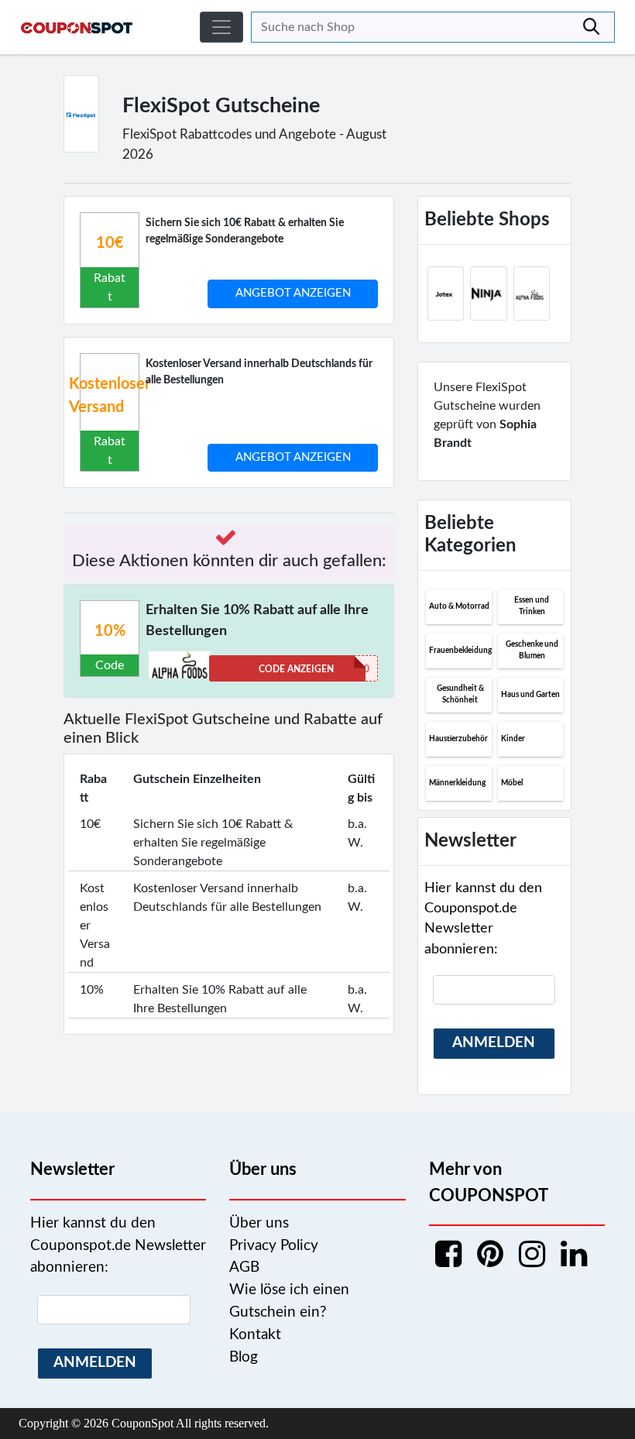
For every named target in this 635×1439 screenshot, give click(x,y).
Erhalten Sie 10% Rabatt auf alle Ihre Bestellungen (257, 620)
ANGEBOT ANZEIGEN (293, 293)
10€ (110, 243)
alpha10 (314, 669)
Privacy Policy (273, 1245)
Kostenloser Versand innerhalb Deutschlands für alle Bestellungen (259, 372)
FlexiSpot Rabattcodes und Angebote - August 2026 (254, 144)
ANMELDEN (493, 1042)
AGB (244, 1267)
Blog (243, 1357)
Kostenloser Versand (109, 395)
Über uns (259, 1223)
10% (109, 631)
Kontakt (255, 1334)
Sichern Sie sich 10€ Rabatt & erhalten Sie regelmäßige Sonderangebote (245, 231)
